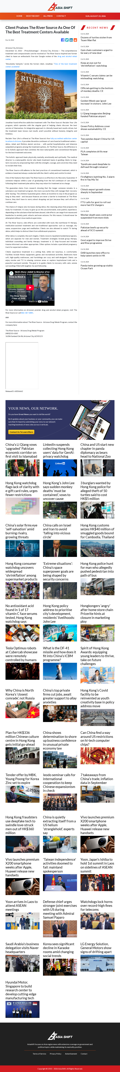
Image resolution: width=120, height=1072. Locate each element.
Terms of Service (39, 1054)
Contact (84, 1054)
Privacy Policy (55, 1054)
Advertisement (71, 1054)
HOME (19, 16)
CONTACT (61, 16)
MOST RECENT (32, 16)
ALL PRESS (48, 16)
